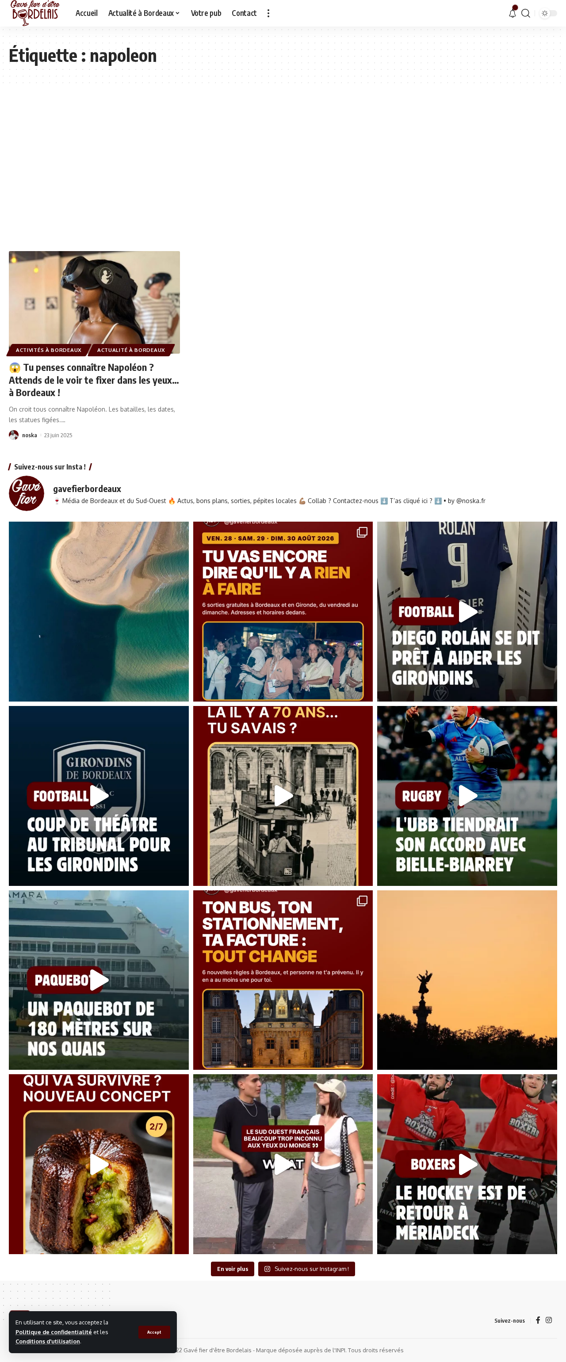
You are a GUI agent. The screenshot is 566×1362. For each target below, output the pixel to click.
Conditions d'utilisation (47, 1341)
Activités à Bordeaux (49, 350)
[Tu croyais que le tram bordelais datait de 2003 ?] (283, 796)
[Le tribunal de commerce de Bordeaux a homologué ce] (99, 796)
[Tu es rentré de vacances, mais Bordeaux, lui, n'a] (283, 980)
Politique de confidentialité (53, 1331)
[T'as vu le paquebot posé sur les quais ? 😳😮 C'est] (99, 980)
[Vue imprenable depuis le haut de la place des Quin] (467, 980)
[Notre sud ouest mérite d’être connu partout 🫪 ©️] (283, 1164)
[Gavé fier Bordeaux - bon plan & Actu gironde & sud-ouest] (35, 13)
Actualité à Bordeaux (131, 350)
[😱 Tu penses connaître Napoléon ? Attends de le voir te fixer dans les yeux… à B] (94, 302)
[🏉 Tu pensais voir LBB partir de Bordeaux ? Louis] (467, 796)
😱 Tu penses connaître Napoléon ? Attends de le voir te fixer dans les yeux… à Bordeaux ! (94, 379)
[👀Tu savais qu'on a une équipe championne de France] (467, 1164)
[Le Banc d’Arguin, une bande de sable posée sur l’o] (99, 612)
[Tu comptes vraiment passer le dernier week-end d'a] (283, 612)
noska (29, 435)
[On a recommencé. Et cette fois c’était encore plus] (99, 1164)
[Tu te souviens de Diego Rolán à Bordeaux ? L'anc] (467, 612)
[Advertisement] (283, 167)
